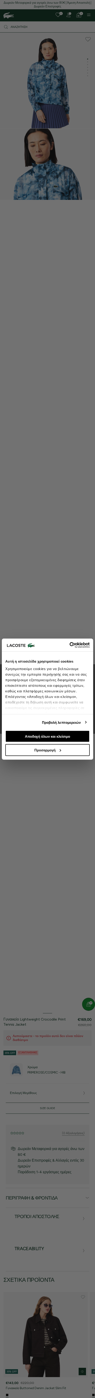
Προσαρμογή (45, 750)
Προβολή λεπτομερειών (61, 722)
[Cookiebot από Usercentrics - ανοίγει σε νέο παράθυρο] (69, 645)
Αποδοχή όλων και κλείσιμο (47, 736)
